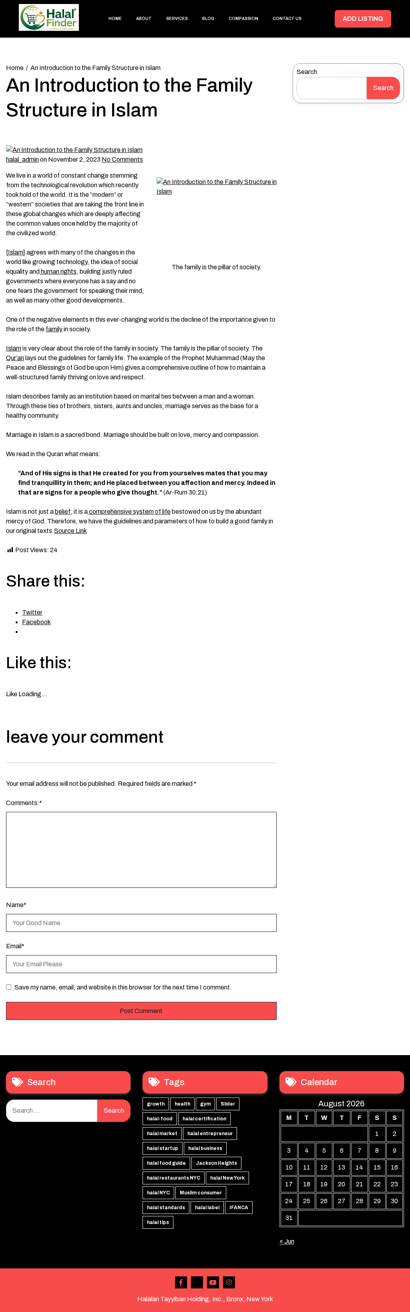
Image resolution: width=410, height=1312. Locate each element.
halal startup (162, 1148)
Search (307, 71)
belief (62, 511)
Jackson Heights (216, 1163)
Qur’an (15, 358)
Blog (208, 18)
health (182, 1104)
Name (16, 904)
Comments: (24, 802)
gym (205, 1104)
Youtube (213, 1282)
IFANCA (238, 1207)
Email (15, 946)
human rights (58, 271)
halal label (207, 1207)
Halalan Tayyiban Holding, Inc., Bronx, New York (205, 1299)
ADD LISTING (363, 18)
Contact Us (287, 18)
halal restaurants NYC (173, 1178)
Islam (15, 252)
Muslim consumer (201, 1193)
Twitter (197, 1282)
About (144, 18)
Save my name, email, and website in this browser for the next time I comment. (123, 987)
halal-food (160, 1119)
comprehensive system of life (129, 511)
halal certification (204, 1119)
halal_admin (22, 159)
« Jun (286, 1241)
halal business (205, 1148)
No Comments (122, 159)
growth (156, 1104)
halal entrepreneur (210, 1133)
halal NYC (158, 1193)
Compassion (243, 18)
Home (115, 18)
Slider (228, 1104)
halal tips (158, 1222)
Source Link (70, 530)
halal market (162, 1133)
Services (177, 18)
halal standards (166, 1207)
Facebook (181, 1282)
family (54, 329)
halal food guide (166, 1163)
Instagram (229, 1282)
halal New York (227, 1178)
